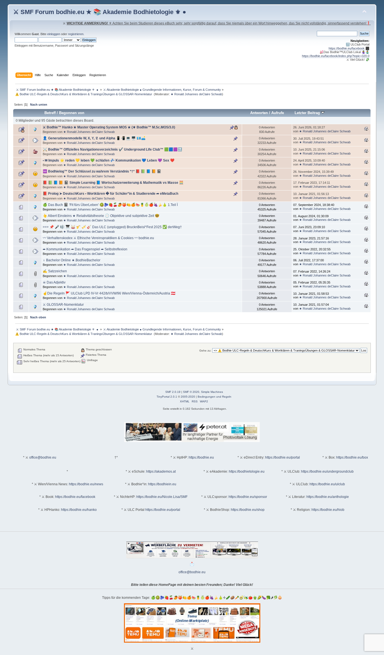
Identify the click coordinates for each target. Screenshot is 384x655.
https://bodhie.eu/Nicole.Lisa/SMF (162, 497)
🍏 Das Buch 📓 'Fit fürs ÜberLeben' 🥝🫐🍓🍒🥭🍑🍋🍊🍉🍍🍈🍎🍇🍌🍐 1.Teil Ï (110, 205)
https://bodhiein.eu (162, 484)
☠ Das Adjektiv (54, 282)
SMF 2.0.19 (172, 391)
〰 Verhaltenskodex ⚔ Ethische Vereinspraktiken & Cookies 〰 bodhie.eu (98, 238)
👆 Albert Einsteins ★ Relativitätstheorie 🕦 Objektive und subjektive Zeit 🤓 (101, 216)
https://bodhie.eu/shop (248, 510)
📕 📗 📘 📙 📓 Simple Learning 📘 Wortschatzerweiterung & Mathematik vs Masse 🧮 (113, 183)
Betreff (50, 113)
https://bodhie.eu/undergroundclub (327, 471)
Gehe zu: (205, 350)
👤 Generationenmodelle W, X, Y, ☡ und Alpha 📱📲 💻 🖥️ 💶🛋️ (94, 138)
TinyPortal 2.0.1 (167, 396)
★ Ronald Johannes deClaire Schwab (196, 94)
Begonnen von (71, 113)
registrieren (75, 34)
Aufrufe (277, 113)
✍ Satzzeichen (55, 271)
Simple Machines (212, 391)
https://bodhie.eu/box (352, 457)
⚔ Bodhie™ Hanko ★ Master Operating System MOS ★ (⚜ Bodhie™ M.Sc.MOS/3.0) (109, 127)
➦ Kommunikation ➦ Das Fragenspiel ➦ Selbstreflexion (85, 249)
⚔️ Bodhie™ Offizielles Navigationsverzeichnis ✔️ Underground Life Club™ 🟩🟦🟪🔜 (112, 149)
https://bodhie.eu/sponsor (248, 497)
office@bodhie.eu (42, 457)
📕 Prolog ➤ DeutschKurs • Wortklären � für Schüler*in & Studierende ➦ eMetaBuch (110, 194)
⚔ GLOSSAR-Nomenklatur (63, 305)
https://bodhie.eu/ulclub (327, 484)
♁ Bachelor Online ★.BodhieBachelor (71, 260)
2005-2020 (188, 396)
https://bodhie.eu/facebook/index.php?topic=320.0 (335, 56)
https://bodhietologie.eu (247, 471)
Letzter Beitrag (308, 113)
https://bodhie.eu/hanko (79, 510)
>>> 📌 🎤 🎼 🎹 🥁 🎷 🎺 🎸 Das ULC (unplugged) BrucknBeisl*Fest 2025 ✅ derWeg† (112, 227)
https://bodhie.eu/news (86, 484)
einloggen (53, 34)
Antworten (259, 113)
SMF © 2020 (191, 391)
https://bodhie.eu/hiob (327, 510)
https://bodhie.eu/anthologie (327, 497)
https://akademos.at (161, 471)
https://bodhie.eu (201, 457)
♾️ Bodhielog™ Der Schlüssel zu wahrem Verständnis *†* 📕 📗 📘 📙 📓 (102, 171)
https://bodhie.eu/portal (282, 457)
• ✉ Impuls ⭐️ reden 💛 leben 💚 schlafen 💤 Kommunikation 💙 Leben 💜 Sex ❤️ (109, 160)
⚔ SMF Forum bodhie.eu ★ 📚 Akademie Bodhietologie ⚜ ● (99, 11)
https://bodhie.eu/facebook (347, 48)
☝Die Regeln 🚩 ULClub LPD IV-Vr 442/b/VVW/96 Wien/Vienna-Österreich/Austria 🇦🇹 (109, 293)
